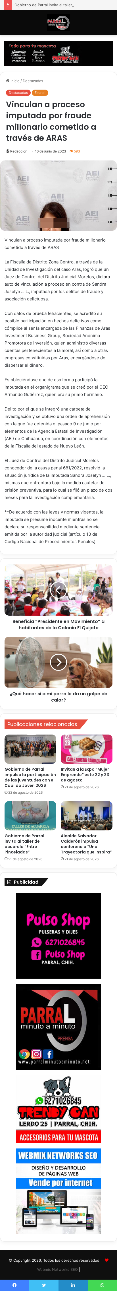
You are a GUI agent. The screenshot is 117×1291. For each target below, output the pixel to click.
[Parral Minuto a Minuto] (58, 22)
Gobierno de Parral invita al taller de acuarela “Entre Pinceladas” (24, 844)
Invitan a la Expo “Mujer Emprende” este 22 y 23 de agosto (85, 774)
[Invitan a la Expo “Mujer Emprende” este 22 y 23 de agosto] (86, 749)
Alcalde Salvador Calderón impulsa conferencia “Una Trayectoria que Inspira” (86, 844)
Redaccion (18, 151)
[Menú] (110, 24)
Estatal (40, 92)
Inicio (14, 81)
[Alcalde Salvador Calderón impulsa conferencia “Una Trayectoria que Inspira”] (86, 815)
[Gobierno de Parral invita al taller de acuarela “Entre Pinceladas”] (30, 815)
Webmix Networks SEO (57, 1269)
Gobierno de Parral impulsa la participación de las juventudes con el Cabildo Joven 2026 (30, 777)
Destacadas (33, 81)
